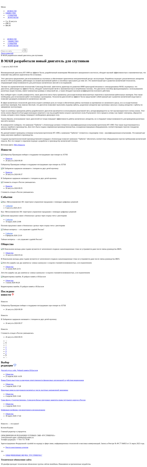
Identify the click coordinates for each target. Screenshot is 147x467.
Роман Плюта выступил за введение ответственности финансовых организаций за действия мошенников (42, 380)
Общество (9, 253)
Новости (9, 158)
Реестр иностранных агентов (17, 447)
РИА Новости (19, 145)
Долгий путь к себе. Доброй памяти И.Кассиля (19, 370)
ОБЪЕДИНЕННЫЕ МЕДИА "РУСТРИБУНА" (24, 455)
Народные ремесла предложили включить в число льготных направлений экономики (34, 390)
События (9, 206)
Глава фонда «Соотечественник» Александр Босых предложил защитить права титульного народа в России (43, 400)
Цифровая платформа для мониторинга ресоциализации (23, 410)
